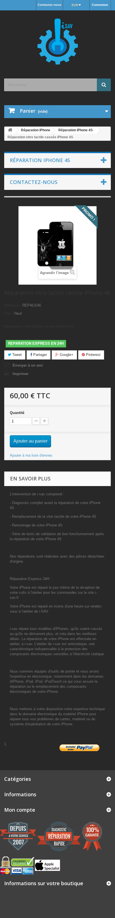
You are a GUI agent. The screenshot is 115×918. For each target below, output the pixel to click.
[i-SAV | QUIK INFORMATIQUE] (57, 40)
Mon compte (19, 809)
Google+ (66, 355)
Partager (39, 355)
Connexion (100, 4)
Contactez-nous (49, 4)
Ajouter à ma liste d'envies (31, 455)
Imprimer (20, 374)
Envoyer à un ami (28, 365)
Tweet (16, 355)
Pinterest (92, 355)
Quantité (17, 413)
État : (8, 313)
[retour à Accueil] (10, 130)
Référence (12, 305)
